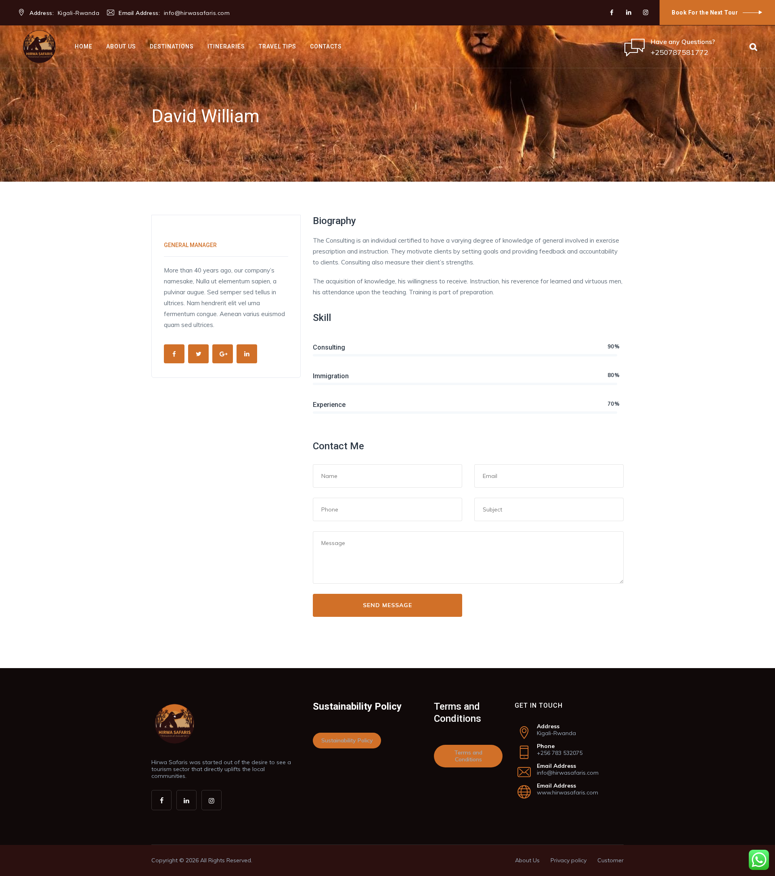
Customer (610, 860)
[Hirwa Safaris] (39, 46)
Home (83, 46)
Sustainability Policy (347, 740)
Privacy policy (568, 860)
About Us (121, 46)
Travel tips (277, 46)
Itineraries (226, 46)
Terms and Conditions (468, 756)
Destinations (172, 46)
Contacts (326, 46)
